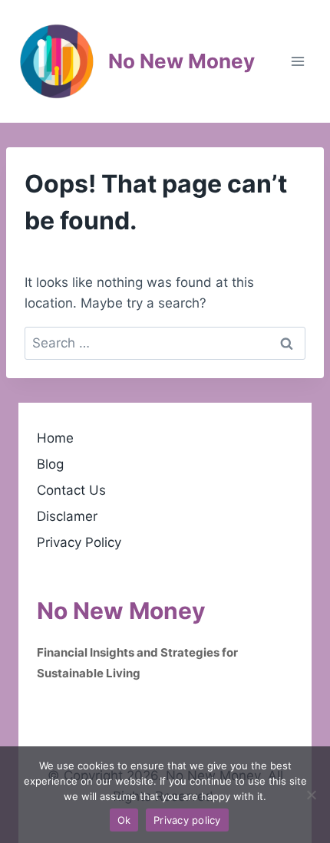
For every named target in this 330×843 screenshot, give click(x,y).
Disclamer (67, 516)
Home (55, 438)
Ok (124, 820)
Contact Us (71, 490)
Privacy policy (187, 820)
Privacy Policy (79, 542)
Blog (50, 464)
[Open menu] (297, 61)
